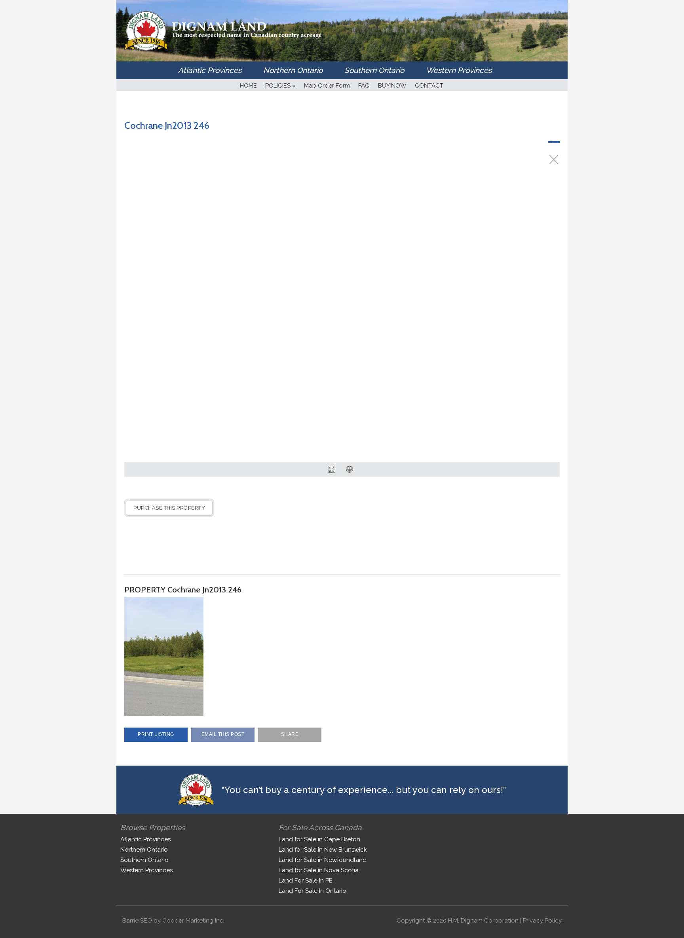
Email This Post (223, 734)
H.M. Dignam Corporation (483, 920)
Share (290, 734)
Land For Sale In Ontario (312, 890)
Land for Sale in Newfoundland (323, 859)
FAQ (364, 85)
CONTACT (429, 85)
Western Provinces (459, 70)
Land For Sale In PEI (306, 880)
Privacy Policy (542, 920)
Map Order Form (327, 85)
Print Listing (156, 734)
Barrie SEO (137, 920)
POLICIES (280, 85)
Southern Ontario (374, 70)
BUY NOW (392, 85)
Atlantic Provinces (209, 70)
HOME (248, 85)
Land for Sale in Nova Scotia (319, 870)
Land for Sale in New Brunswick (323, 849)
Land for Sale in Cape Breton (319, 839)
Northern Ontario (293, 70)
